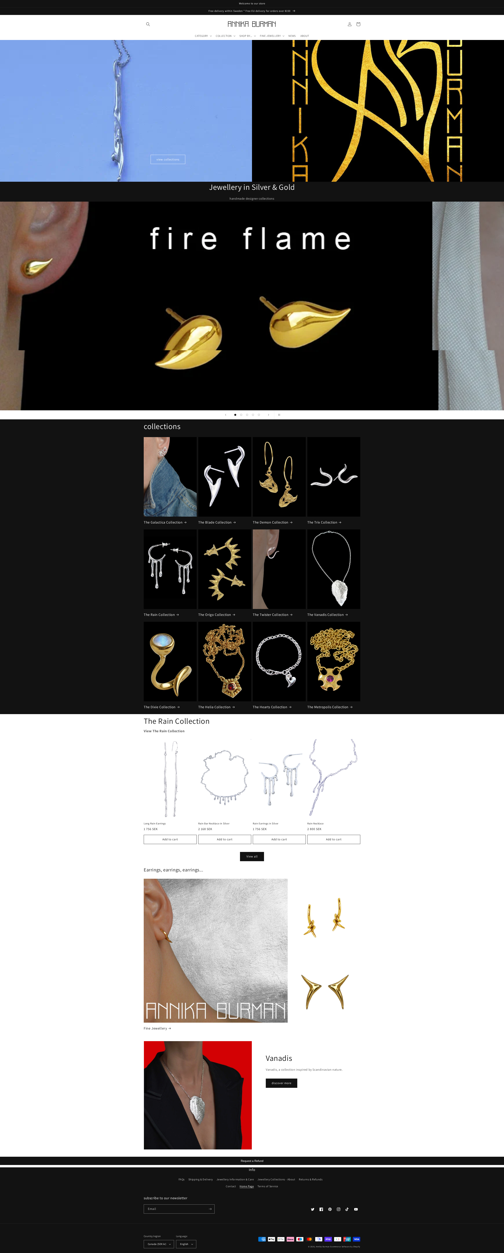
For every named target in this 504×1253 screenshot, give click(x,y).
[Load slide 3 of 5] (247, 415)
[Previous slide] (225, 415)
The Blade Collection (215, 522)
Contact (231, 1186)
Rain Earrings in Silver (265, 823)
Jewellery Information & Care (235, 1179)
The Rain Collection (159, 614)
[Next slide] (268, 415)
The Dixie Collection (160, 707)
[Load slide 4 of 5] (253, 415)
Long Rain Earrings (155, 823)
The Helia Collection (214, 707)
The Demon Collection (270, 522)
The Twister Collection (270, 614)
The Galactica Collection (163, 522)
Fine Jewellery (155, 1028)
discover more (281, 1083)
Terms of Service (268, 1186)
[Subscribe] (210, 1209)
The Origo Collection (214, 614)
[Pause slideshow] (278, 415)
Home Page (247, 1186)
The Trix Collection (322, 522)
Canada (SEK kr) (157, 1244)
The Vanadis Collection (325, 614)
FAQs (182, 1179)
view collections (168, 159)
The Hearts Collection (270, 707)
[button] (148, 24)
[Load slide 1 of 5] (235, 415)
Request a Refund (252, 1160)
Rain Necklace (315, 823)
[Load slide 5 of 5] (259, 415)
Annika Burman (323, 1246)
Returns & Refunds (310, 1179)
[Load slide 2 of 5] (241, 415)
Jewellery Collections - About (276, 1179)
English (184, 1244)
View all (252, 856)
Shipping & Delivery (200, 1179)
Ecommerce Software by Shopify (345, 1246)
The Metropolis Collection (327, 707)
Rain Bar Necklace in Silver (213, 823)
